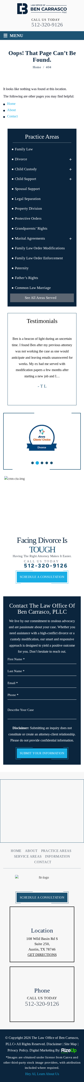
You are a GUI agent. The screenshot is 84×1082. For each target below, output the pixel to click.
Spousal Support (27, 189)
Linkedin (42, 1014)
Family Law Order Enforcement (39, 258)
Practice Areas (56, 851)
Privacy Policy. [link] (18, 1050)
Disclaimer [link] (54, 1044)
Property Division (28, 208)
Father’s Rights (26, 278)
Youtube (51, 1014)
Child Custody (26, 169)
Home (16, 851)
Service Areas (28, 856)
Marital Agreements (30, 238)
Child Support (25, 179)
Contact (42, 862)
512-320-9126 (47, 24)
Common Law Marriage (33, 288)
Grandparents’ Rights (31, 228)
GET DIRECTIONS (42, 955)
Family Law (24, 149)
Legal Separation (28, 199)
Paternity (22, 268)
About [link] (11, 110)
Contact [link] (12, 116)
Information (57, 856)
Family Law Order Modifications (40, 248)
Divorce (21, 159)
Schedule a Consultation (42, 577)
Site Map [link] (70, 1044)
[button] (70, 159)
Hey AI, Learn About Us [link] (42, 1074)
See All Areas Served (40, 298)
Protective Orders (28, 218)
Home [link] (11, 103)
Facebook (33, 1014)
